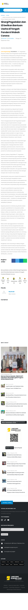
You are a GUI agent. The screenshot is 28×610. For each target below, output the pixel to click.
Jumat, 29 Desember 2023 (6, 374)
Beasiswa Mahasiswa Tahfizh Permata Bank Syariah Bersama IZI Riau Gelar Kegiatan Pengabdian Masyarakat (16, 414)
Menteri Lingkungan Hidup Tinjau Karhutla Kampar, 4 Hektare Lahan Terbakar (16, 465)
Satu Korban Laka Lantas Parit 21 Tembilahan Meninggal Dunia (14, 482)
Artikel (7, 15)
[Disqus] (14, 321)
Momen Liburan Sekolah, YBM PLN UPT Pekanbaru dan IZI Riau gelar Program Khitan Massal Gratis (12, 377)
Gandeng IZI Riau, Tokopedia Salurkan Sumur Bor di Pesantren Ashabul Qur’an (16, 396)
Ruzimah (4, 38)
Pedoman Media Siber (14, 585)
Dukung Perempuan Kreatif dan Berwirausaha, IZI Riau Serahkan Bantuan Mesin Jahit (16, 405)
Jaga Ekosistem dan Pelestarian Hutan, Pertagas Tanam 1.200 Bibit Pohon (15, 387)
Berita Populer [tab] (18, 447)
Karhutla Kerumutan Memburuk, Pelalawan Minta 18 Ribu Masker (14, 456)
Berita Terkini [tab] (9, 447)
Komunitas (11, 38)
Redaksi (5, 585)
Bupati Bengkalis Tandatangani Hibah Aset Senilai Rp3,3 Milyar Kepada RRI (15, 473)
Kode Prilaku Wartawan (14, 587)
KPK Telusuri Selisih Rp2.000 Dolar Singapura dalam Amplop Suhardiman (16, 491)
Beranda (3, 15)
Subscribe (4, 534)
